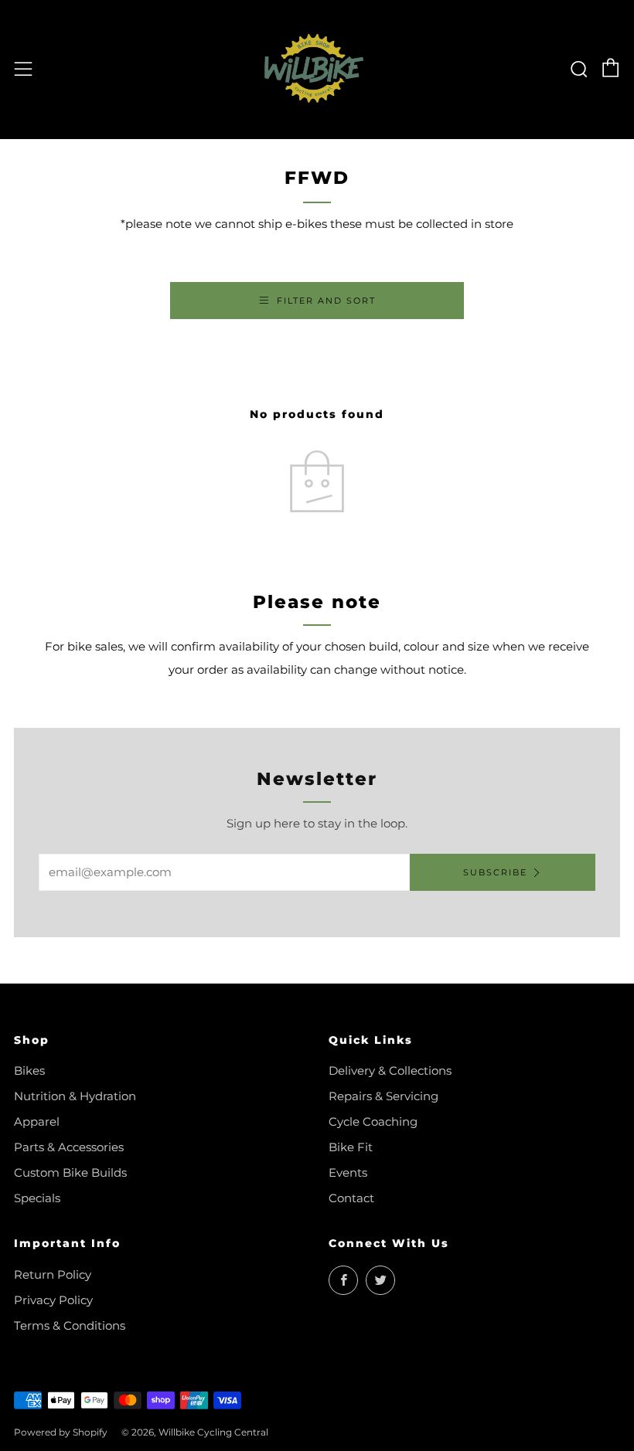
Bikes (29, 1070)
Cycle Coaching (373, 1121)
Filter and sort (326, 300)
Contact (351, 1198)
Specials (37, 1198)
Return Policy (52, 1274)
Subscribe (495, 872)
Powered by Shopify (60, 1432)
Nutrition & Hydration (75, 1096)
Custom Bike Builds (70, 1172)
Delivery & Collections (390, 1070)
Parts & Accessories (69, 1147)
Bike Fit (351, 1147)
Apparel (37, 1121)
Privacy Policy (53, 1300)
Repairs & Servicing (383, 1096)
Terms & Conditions (69, 1325)
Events (348, 1172)
